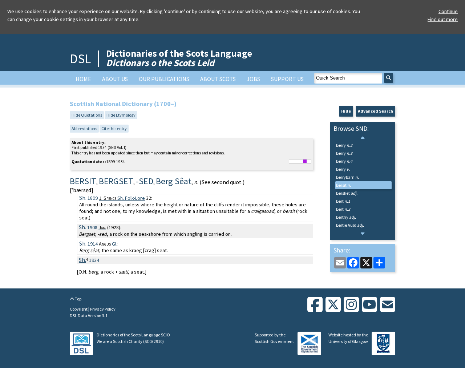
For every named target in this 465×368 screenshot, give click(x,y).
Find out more (443, 19)
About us (115, 78)
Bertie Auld (350, 225)
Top (77, 299)
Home (83, 78)
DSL (80, 58)
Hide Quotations (87, 115)
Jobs (253, 78)
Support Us (287, 78)
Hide (346, 111)
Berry (344, 145)
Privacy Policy (103, 309)
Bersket (346, 193)
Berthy (346, 217)
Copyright (79, 309)
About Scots (218, 78)
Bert (343, 201)
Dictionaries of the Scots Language (179, 58)
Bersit (343, 185)
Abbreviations (84, 128)
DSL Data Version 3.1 (89, 315)
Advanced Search (375, 111)
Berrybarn (347, 177)
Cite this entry (114, 128)
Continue (448, 11)
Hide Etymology (121, 115)
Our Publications (164, 78)
